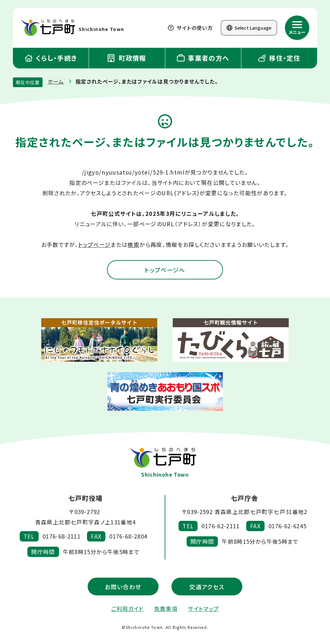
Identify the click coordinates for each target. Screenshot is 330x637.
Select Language (252, 28)
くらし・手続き (55, 58)
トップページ (94, 244)
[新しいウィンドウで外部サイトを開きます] (99, 340)
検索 (134, 244)
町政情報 (131, 58)
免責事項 (166, 608)
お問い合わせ (123, 586)
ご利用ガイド (127, 608)
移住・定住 (283, 58)
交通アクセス (206, 586)
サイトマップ (203, 608)
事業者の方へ (207, 58)
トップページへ (165, 270)
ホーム (56, 81)
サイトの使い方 (194, 28)
